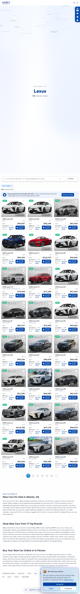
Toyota (16, 577)
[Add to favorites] (23, 201)
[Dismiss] (77, 193)
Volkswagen (25, 577)
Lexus (6, 186)
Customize (68, 588)
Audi (35, 573)
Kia (3, 577)
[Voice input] (60, 178)
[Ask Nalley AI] (77, 20)
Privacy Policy (68, 580)
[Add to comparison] (23, 204)
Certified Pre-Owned (8, 573)
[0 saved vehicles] (77, 13)
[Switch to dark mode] (74, 2)
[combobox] (33, 178)
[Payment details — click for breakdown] (12, 225)
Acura (29, 573)
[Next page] (56, 476)
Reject (51, 588)
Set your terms (68, 195)
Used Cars (21, 573)
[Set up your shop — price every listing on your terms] (77, 16)
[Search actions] (63, 178)
